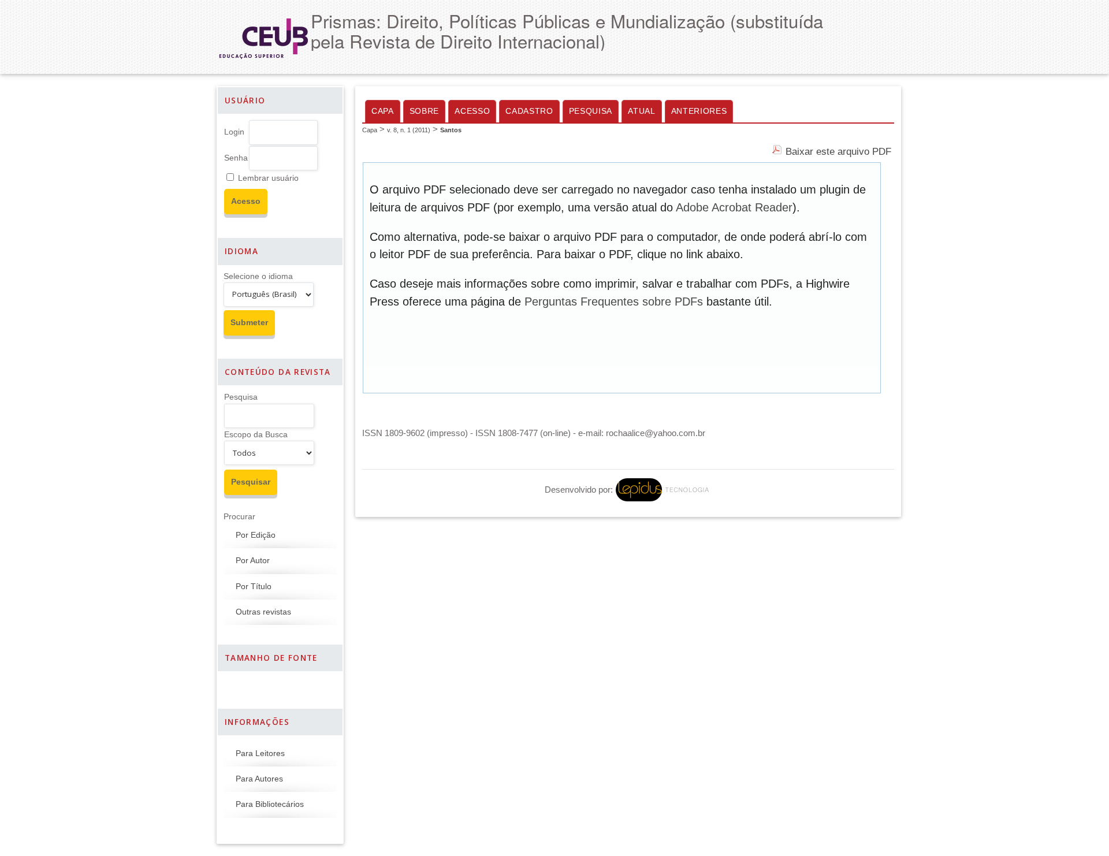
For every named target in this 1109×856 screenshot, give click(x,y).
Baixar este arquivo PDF (838, 151)
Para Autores (259, 779)
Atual (641, 111)
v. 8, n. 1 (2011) (408, 129)
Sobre (424, 111)
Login (234, 132)
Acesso (472, 111)
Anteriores (699, 111)
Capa (382, 111)
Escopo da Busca (256, 434)
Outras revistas (263, 612)
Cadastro (529, 111)
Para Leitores (260, 753)
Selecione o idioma (258, 276)
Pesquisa (241, 397)
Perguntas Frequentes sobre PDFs (613, 301)
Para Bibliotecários (270, 804)
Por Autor (253, 560)
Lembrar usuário (268, 178)
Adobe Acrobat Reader (734, 207)
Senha (236, 158)
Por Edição (256, 535)
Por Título (253, 586)
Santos (451, 129)
